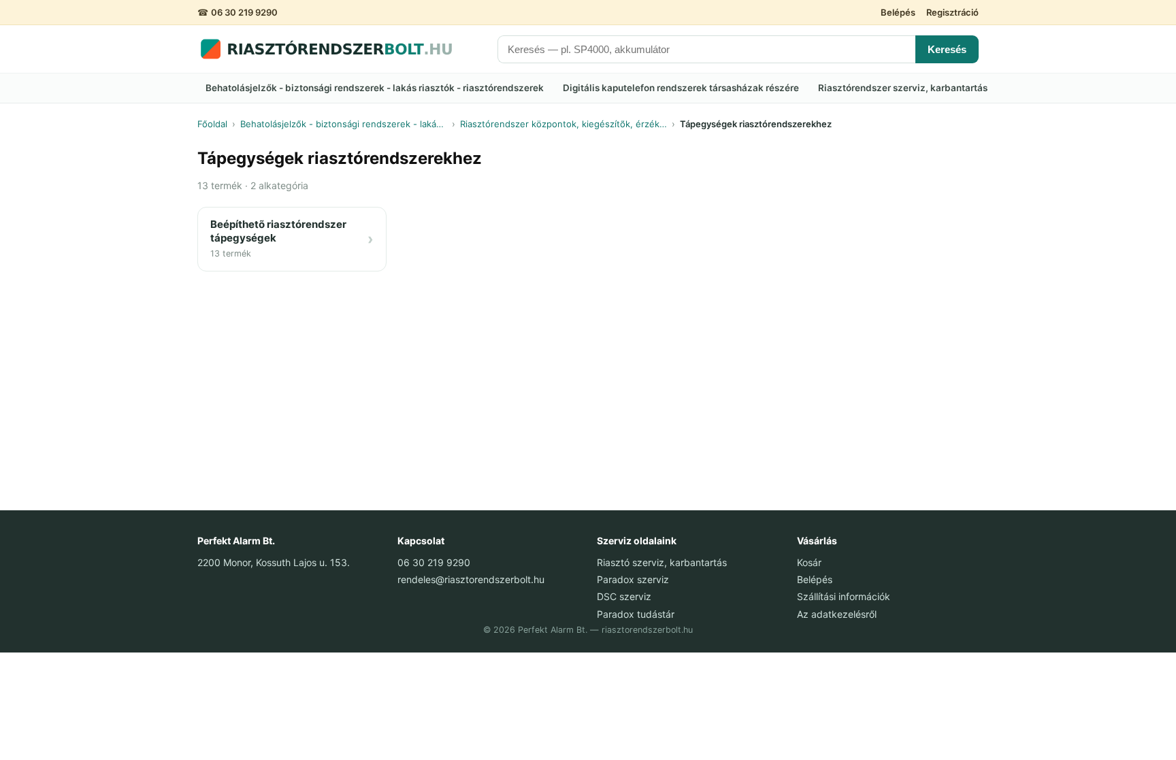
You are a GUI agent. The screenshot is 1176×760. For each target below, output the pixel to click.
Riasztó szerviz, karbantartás (662, 562)
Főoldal (212, 123)
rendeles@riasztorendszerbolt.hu (470, 579)
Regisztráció (952, 12)
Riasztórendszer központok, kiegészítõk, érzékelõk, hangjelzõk (563, 123)
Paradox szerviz (633, 579)
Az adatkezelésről (837, 614)
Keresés (947, 49)
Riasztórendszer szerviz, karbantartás (902, 87)
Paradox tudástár (635, 614)
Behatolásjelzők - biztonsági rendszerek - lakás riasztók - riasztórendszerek (375, 87)
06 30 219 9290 (244, 12)
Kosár (809, 562)
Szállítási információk (843, 596)
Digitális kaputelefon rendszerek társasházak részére (681, 87)
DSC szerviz (624, 596)
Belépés (898, 12)
